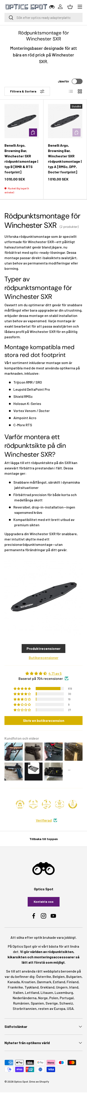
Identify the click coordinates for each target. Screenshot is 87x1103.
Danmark (44, 982)
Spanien (37, 1003)
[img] (43, 673)
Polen (53, 998)
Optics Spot (21, 1081)
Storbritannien (25, 1008)
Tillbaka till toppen (43, 839)
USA (70, 1008)
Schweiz (66, 1003)
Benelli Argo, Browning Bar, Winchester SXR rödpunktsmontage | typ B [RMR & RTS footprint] (21, 158)
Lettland (32, 992)
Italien (18, 992)
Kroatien (28, 982)
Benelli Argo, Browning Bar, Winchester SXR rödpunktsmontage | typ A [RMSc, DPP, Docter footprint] (65, 158)
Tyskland (32, 987)
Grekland (47, 987)
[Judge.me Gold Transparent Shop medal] (46, 804)
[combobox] (43, 17)
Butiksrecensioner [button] (43, 657)
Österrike (43, 976)
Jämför (63, 81)
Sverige (52, 1003)
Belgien (59, 976)
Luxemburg (64, 992)
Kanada (14, 982)
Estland (59, 982)
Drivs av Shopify (39, 1081)
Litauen (47, 992)
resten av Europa (51, 1008)
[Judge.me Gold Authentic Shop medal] (33, 804)
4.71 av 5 (55, 673)
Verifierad (44, 820)
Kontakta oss (44, 901)
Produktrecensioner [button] (43, 648)
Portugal (67, 998)
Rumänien (21, 1003)
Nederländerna (25, 998)
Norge (43, 998)
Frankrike (15, 987)
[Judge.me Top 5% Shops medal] (72, 804)
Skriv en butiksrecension (43, 720)
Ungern (62, 987)
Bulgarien (74, 976)
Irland (73, 987)
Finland (73, 982)
